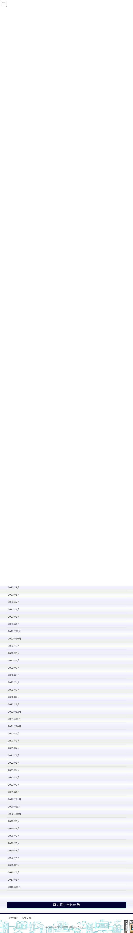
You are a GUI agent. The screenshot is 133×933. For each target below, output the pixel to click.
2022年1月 (14, 704)
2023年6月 (14, 609)
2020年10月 (14, 814)
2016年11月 (14, 887)
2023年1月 (14, 624)
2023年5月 (14, 616)
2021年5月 (14, 762)
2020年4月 (14, 857)
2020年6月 (14, 843)
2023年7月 (14, 602)
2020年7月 (14, 835)
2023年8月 (14, 594)
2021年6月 (14, 755)
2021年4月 (14, 770)
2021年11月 (14, 719)
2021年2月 (14, 784)
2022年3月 (14, 689)
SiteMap (26, 917)
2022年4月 (14, 682)
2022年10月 (14, 638)
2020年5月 (14, 850)
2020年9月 (14, 821)
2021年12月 (14, 711)
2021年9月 (14, 733)
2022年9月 (14, 646)
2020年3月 (14, 865)
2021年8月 (14, 740)
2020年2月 (14, 872)
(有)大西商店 (62, 927)
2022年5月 (14, 675)
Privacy (13, 917)
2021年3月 (14, 777)
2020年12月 (14, 799)
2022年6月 (14, 667)
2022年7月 (14, 660)
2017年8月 (14, 879)
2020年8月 (14, 828)
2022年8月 (14, 653)
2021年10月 (14, 726)
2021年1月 (14, 792)
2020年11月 (14, 806)
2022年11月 (14, 631)
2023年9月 (14, 587)
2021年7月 (14, 748)
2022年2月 (14, 697)
